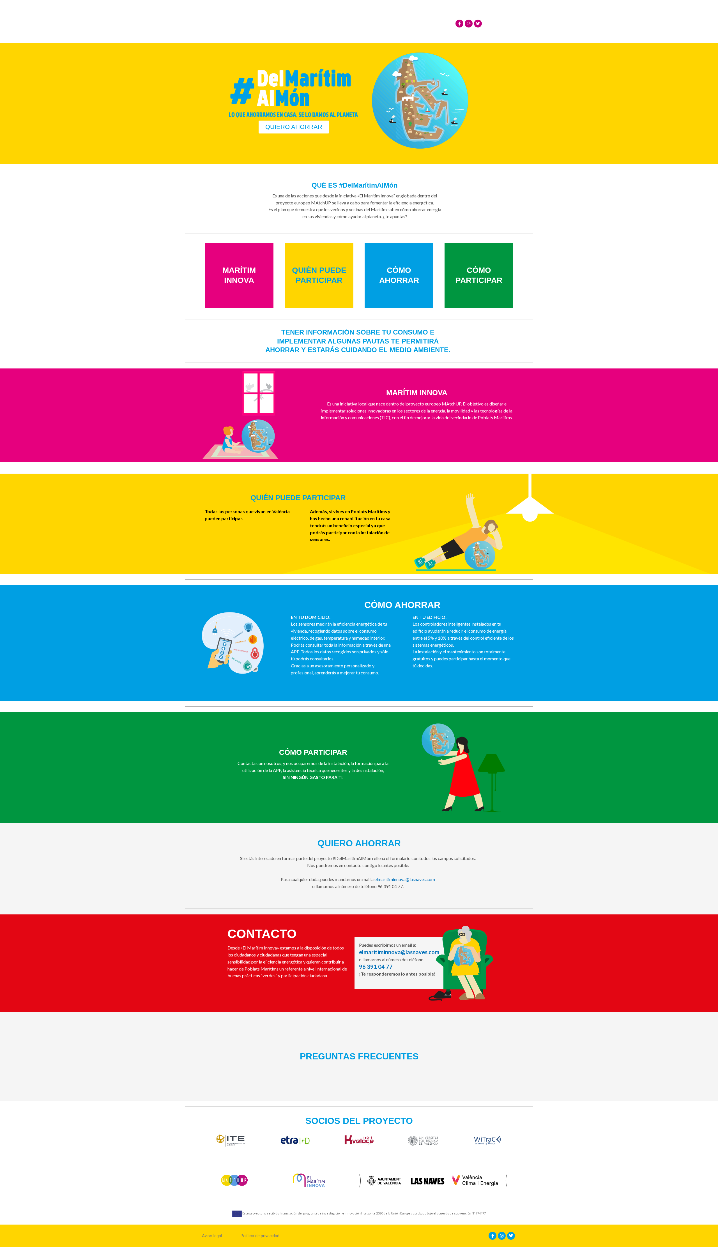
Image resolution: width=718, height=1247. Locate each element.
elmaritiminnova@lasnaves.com (404, 879)
